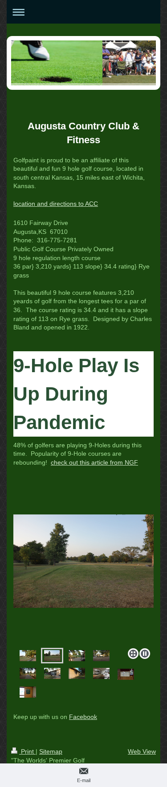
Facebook (83, 716)
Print (27, 751)
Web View (142, 751)
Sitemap (50, 751)
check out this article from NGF (94, 462)
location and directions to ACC (55, 203)
